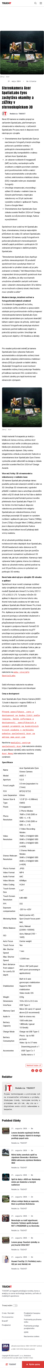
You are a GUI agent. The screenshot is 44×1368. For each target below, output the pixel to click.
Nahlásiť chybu (32, 1065)
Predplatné (6, 1325)
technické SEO (8, 1358)
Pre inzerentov (7, 1317)
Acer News (7, 753)
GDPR (26, 1332)
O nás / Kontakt (8, 1313)
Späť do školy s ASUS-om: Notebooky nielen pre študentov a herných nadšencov (25, 1182)
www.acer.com (18, 737)
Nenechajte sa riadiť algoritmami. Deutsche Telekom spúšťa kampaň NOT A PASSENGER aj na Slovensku (25, 1223)
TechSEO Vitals (28, 1358)
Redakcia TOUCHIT (17, 113)
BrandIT (5, 1321)
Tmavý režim (7, 1305)
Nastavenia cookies (31, 1336)
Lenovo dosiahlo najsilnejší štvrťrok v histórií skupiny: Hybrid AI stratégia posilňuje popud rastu (25, 1135)
